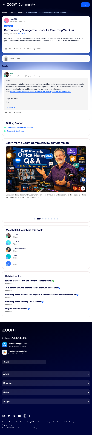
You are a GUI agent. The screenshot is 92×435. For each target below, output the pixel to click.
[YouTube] (19, 416)
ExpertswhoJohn (19, 248)
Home (4, 13)
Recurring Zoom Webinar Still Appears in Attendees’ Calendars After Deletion (40, 295)
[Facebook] (29, 416)
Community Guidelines (15, 131)
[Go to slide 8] (58, 219)
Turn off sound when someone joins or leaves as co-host (31, 288)
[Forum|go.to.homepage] (21, 4)
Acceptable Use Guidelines (36, 422)
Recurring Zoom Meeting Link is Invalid (23, 301)
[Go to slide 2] (37, 219)
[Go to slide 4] (46, 219)
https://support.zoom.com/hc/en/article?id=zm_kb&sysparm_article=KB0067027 (40, 92)
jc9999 (15, 262)
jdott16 (12, 73)
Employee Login (7, 425)
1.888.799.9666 (19, 338)
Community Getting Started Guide (20, 127)
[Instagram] (24, 416)
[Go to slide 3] (41, 219)
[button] (3, 5)
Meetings (8, 291)
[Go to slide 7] (55, 219)
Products (12, 13)
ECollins (16, 241)
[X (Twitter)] (14, 416)
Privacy (11, 422)
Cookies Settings (69, 422)
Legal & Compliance (54, 422)
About (6, 374)
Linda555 (13, 19)
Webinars (21, 13)
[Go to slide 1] (34, 219)
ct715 (15, 255)
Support (7, 401)
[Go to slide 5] (49, 219)
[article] (46, 93)
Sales (6, 392)
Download (8, 383)
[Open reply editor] (46, 58)
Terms (4, 422)
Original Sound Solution (16, 308)
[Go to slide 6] (52, 219)
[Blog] (3, 416)
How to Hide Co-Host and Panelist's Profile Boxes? (28, 281)
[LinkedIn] (8, 416)
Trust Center (20, 422)
